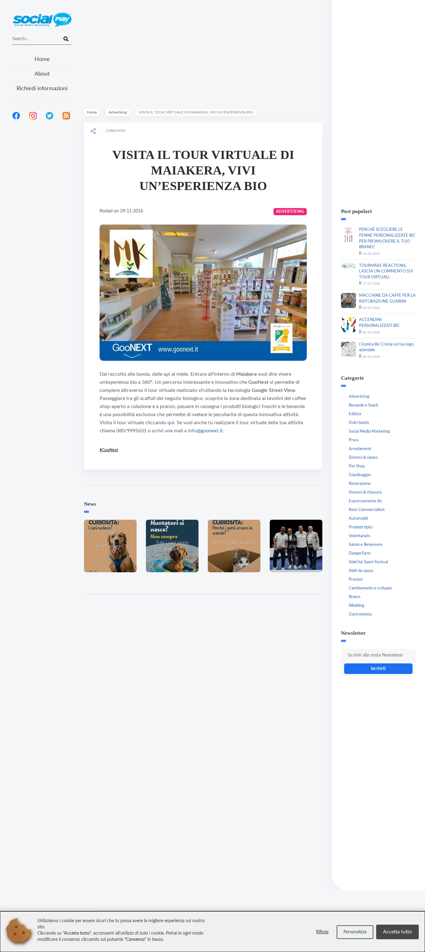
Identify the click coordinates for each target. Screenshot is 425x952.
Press (354, 440)
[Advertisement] (42, 205)
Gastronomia (360, 614)
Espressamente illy (365, 501)
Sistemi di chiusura (365, 492)
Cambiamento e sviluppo (370, 588)
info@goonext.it (205, 430)
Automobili (358, 519)
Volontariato (359, 536)
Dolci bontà (359, 423)
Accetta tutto (397, 931)
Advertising (118, 112)
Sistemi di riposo (363, 458)
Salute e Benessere (365, 545)
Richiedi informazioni (42, 88)
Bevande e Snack (363, 405)
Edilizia (355, 414)
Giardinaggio (360, 475)
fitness (355, 597)
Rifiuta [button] (322, 932)
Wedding (356, 606)
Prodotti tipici (360, 527)
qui (170, 422)
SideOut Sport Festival (368, 562)
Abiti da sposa (361, 571)
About (42, 74)
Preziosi (356, 580)
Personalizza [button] (355, 932)
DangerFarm (360, 553)
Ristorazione (360, 484)
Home (42, 59)
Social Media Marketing (369, 432)
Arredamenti (360, 449)
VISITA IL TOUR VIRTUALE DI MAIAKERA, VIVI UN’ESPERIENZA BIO (203, 170)
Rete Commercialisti (367, 510)
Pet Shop (357, 466)
